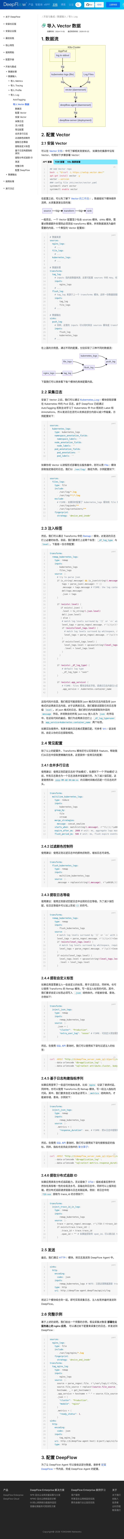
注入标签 (19, 125)
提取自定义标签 (22, 146)
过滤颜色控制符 (22, 138)
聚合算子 (83, 1146)
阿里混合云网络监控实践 (83, 1499)
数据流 (18, 108)
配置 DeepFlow (22, 170)
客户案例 (75, 1495)
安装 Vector (20, 117)
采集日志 (19, 121)
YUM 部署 (59, 162)
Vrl (106, 728)
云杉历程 (116, 1506)
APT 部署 (47, 162)
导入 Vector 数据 (21, 104)
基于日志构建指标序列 (23, 152)
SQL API (61, 1045)
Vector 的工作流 (81, 198)
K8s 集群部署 (73, 162)
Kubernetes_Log (91, 399)
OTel (92, 1181)
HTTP (63, 1257)
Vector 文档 (57, 150)
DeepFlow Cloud (11, 1499)
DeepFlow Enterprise (13, 1495)
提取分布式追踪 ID (24, 157)
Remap (88, 535)
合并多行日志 (21, 133)
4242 (99, 4)
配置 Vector (20, 112)
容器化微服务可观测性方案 (42, 1506)
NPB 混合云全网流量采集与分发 (45, 1495)
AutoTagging (19, 99)
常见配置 (19, 129)
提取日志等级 (21, 142)
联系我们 (116, 1510)
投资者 (115, 1502)
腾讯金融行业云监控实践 (83, 1502)
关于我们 (116, 1495)
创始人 (115, 1499)
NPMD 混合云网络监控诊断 (43, 1499)
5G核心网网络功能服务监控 (43, 1502)
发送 (17, 161)
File (107, 464)
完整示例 (19, 166)
